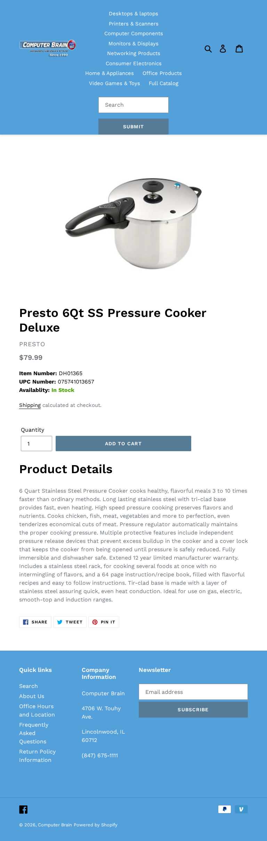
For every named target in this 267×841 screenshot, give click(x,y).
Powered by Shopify (96, 824)
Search (28, 686)
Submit (133, 126)
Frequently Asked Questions (33, 733)
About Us (31, 696)
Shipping (30, 405)
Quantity (32, 429)
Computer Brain (55, 824)
